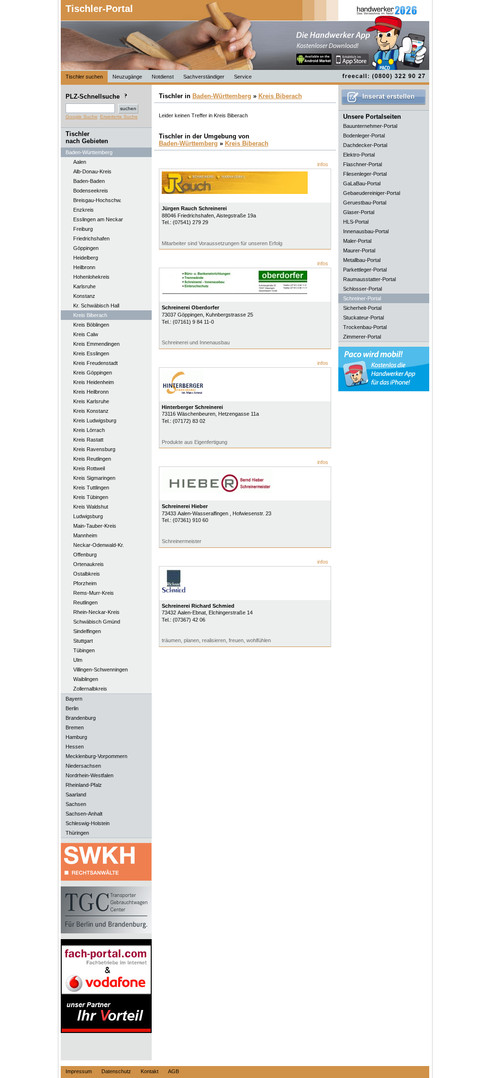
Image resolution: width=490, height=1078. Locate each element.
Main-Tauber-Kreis (94, 526)
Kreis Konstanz (91, 411)
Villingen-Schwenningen (100, 669)
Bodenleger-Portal (364, 135)
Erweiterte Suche (119, 116)
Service (243, 76)
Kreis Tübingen (90, 497)
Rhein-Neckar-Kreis (96, 612)
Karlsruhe (84, 286)
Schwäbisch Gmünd (96, 621)
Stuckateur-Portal (363, 317)
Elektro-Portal (359, 155)
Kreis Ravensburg (94, 449)
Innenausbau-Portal (366, 231)
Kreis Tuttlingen (91, 487)
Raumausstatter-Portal (369, 279)
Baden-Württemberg (221, 96)
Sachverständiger (203, 76)
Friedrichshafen (91, 238)
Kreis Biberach (90, 315)
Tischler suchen (84, 76)
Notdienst (163, 76)
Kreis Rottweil (89, 468)
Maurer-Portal (359, 250)
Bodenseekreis (90, 190)
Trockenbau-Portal (365, 327)
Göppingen (86, 248)
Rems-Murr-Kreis (93, 593)
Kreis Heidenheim (93, 382)
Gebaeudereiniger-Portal (371, 193)
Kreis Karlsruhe (91, 401)
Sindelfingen (87, 631)
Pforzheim (85, 583)
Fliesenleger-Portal (365, 174)
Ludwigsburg (88, 516)
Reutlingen (85, 602)
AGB (173, 1071)
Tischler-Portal (99, 8)
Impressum (79, 1071)
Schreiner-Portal (362, 298)
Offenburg (85, 554)
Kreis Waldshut (90, 507)
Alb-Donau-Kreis (92, 171)
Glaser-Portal (358, 212)
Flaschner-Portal (362, 164)
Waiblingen (85, 679)
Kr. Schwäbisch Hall (96, 305)
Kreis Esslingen (91, 353)
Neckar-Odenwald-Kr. (98, 545)
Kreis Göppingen (92, 372)
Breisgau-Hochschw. (97, 200)
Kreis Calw (85, 334)
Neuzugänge (127, 76)
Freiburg (83, 229)
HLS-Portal (355, 222)
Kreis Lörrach (89, 430)
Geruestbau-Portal (364, 202)
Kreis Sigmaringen (94, 478)
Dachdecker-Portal (365, 145)
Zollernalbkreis (90, 689)
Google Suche (82, 116)
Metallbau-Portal (361, 260)
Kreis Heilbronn (91, 392)
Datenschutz (116, 1071)
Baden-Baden (89, 181)
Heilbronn (84, 267)
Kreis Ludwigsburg (94, 420)
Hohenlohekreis (91, 277)
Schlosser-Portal (362, 289)
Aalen (79, 162)
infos (322, 164)
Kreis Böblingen (91, 325)
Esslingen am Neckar (98, 219)
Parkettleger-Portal (365, 269)
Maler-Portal (357, 241)
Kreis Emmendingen (96, 344)
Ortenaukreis (88, 564)
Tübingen (84, 650)
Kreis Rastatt (88, 440)
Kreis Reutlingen (92, 459)
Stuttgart (83, 641)
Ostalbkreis (86, 574)
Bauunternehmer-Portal (370, 126)
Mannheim (85, 535)
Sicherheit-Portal (362, 308)
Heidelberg (85, 258)
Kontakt (149, 1071)
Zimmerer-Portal (362, 337)
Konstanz (84, 296)
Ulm (77, 660)
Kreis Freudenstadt (95, 363)
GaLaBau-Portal (361, 183)
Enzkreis (83, 210)
